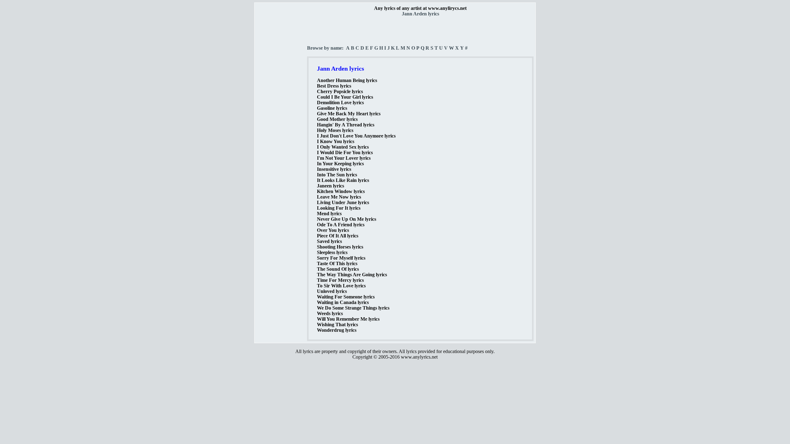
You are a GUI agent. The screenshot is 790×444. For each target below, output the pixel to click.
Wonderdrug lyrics (336, 330)
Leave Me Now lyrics (339, 196)
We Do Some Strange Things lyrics (353, 307)
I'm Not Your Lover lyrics (344, 158)
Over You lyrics (333, 230)
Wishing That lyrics (337, 324)
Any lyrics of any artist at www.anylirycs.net (420, 8)
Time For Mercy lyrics (340, 280)
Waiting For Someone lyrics (346, 296)
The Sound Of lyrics (338, 269)
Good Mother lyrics (337, 119)
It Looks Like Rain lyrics (343, 180)
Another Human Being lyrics (347, 80)
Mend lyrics (329, 213)
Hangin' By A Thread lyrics (345, 124)
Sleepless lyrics (332, 252)
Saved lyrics (329, 241)
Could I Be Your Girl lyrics (345, 97)
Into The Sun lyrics (337, 174)
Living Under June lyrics (343, 202)
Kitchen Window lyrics (341, 191)
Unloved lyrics (332, 291)
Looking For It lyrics (338, 208)
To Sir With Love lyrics (341, 285)
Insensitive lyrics (334, 169)
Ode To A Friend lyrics (340, 224)
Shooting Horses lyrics (340, 246)
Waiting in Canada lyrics (343, 302)
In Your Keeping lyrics (340, 163)
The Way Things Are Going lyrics (352, 274)
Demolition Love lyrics (340, 102)
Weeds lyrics (330, 313)
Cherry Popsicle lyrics (340, 91)
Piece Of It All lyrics (337, 235)
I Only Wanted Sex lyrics (343, 147)
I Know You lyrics (335, 141)
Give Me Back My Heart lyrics (348, 113)
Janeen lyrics (330, 185)
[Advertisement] (281, 108)
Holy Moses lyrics (335, 130)
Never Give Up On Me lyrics (346, 219)
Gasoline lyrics (332, 108)
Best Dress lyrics (334, 85)
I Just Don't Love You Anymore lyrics (356, 135)
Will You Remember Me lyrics (348, 319)
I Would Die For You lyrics (345, 152)
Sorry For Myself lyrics (341, 258)
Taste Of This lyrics (337, 263)
